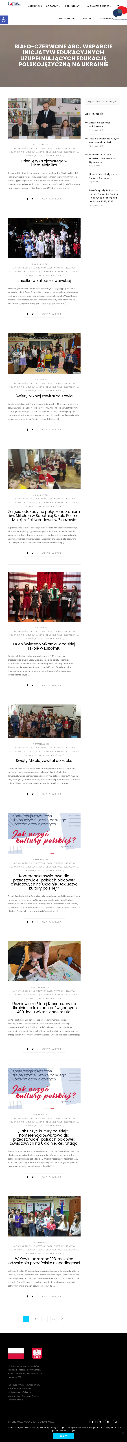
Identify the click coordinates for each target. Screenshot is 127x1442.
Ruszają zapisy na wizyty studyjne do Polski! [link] (104, 140)
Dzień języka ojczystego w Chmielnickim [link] (44, 163)
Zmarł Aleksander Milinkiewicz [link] (99, 124)
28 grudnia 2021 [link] (41, 264)
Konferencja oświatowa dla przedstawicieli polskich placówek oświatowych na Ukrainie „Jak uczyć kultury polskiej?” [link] (44, 882)
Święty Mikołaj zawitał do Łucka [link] (44, 760)
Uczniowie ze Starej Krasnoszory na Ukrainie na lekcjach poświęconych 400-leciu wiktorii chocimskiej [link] (44, 1008)
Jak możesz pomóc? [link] (98, 6)
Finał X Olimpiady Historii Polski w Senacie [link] (104, 176)
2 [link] (35, 1318)
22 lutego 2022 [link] (41, 144)
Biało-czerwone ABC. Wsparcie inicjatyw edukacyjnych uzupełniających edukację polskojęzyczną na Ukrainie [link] (44, 152)
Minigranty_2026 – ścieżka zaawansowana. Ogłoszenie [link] (103, 158)
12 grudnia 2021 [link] (41, 627)
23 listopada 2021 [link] (41, 1114)
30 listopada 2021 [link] (41, 987)
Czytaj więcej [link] (51, 198)
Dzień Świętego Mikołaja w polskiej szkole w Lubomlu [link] (44, 646)
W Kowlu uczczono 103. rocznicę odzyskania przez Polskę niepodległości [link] (44, 1260)
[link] (4, 20)
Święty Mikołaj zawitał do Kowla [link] (44, 396)
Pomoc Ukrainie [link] (67, 19)
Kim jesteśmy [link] (72, 6)
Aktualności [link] (35, 6)
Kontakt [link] (88, 19)
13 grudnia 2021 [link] (41, 379)
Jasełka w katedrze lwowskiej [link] (44, 280)
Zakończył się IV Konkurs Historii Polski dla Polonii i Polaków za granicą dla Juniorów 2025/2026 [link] (104, 196)
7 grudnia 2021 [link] (41, 744)
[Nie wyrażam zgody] (123, 1432)
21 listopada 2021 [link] (41, 1242)
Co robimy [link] (52, 6)
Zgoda (63, 1436)
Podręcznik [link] (107, 19)
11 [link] (53, 1318)
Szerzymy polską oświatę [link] (49, 155)
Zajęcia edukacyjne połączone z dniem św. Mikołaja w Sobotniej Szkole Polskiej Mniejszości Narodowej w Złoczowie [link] (44, 515)
